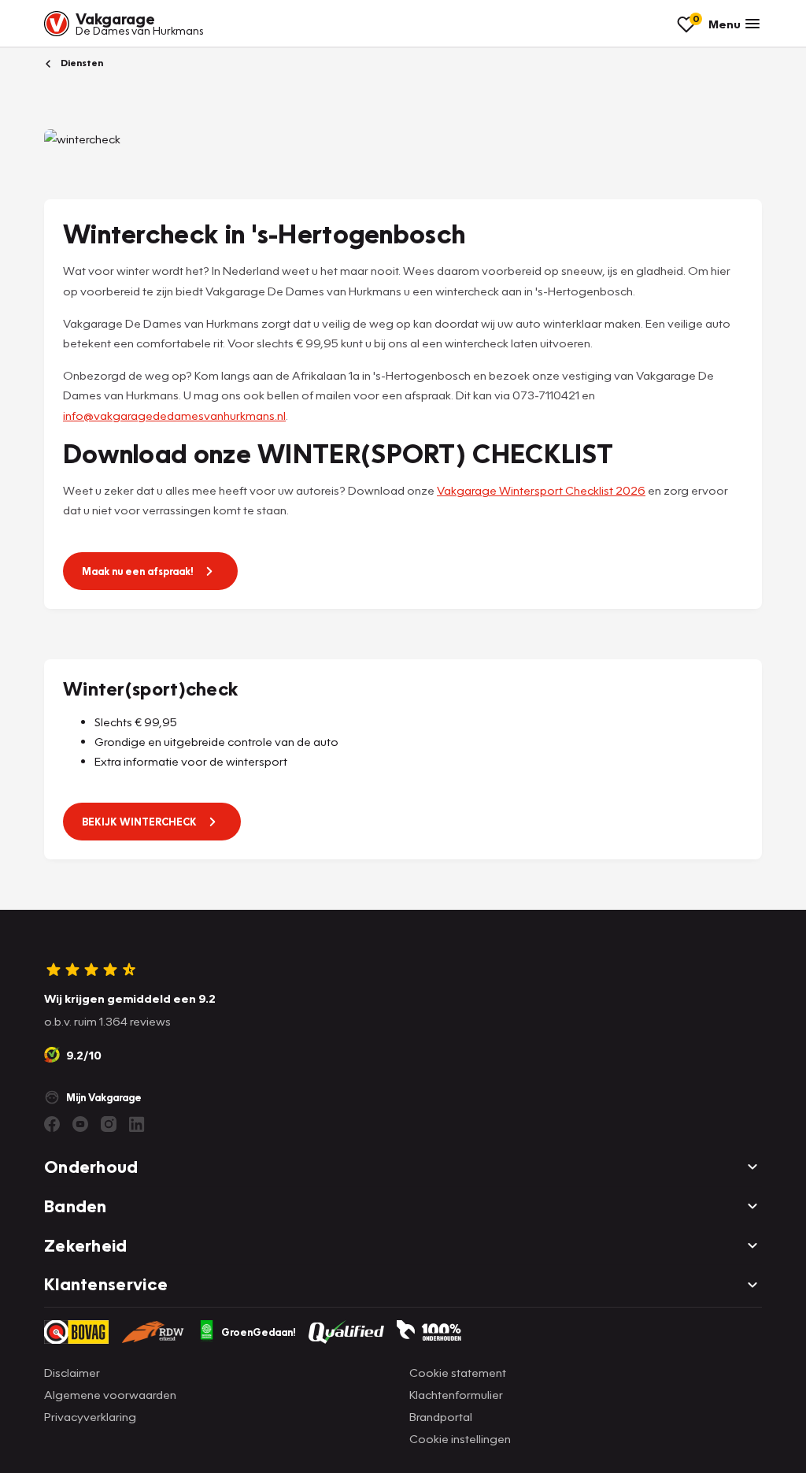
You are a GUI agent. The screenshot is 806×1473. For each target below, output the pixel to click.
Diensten (80, 63)
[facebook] (52, 1124)
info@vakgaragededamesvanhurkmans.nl (174, 415)
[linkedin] (137, 1124)
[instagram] (108, 1124)
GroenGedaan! (258, 1332)
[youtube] (80, 1124)
